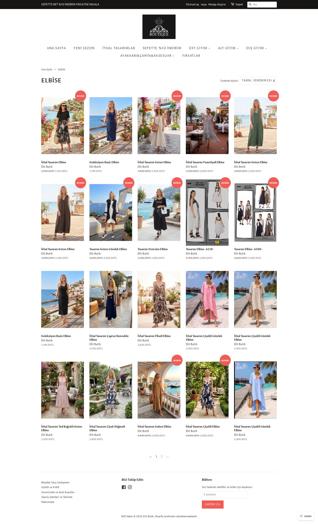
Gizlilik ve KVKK (50, 487)
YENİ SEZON (84, 48)
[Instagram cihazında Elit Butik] (130, 488)
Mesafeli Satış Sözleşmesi (55, 482)
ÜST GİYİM (198, 48)
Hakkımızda (47, 502)
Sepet (239, 4)
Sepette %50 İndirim (162, 48)
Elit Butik (148, 516)
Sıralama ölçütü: (229, 80)
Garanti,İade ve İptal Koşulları (58, 492)
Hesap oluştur (217, 4)
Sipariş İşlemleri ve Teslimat (56, 497)
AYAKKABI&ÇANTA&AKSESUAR (146, 56)
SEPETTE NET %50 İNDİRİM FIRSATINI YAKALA (70, 4)
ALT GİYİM (227, 48)
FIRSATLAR (191, 56)
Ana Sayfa (56, 48)
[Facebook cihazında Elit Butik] (124, 488)
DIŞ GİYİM (255, 48)
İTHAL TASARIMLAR (118, 48)
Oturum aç (192, 4)
